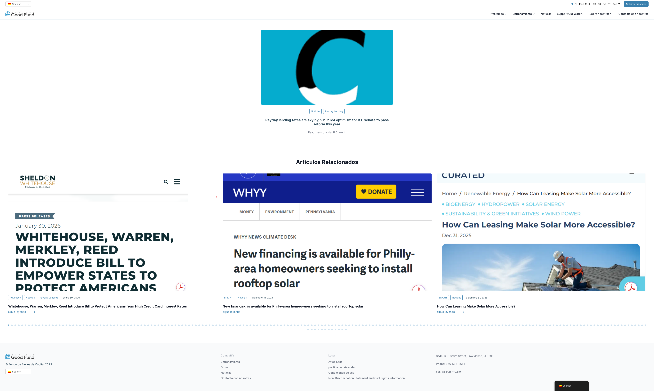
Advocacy (15, 297)
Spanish (16, 4)
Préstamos (497, 13)
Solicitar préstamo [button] (636, 4)
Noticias (546, 13)
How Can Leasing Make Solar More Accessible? (476, 306)
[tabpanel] (112, 245)
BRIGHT (228, 297)
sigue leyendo (17, 311)
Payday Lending (334, 111)
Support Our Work (569, 13)
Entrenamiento (522, 13)
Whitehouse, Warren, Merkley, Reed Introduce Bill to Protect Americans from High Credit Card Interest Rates (97, 306)
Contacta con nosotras (633, 13)
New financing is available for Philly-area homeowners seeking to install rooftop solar (293, 306)
